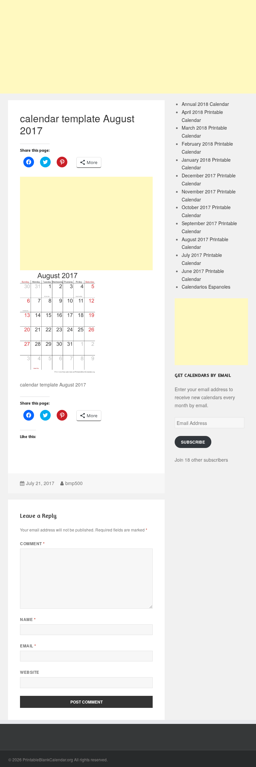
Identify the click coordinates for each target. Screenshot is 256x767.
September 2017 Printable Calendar (209, 227)
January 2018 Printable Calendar (206, 163)
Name (28, 619)
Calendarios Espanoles (206, 286)
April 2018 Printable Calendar (202, 116)
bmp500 (74, 483)
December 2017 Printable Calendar (209, 179)
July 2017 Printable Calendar (202, 259)
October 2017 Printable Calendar (206, 211)
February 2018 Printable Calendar (207, 147)
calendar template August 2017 (77, 124)
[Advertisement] (128, 47)
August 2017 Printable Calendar (205, 243)
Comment (32, 544)
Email (28, 646)
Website (29, 672)
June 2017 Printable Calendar (203, 275)
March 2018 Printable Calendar (204, 131)
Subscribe (193, 442)
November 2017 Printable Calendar (209, 195)
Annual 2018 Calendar (205, 104)
